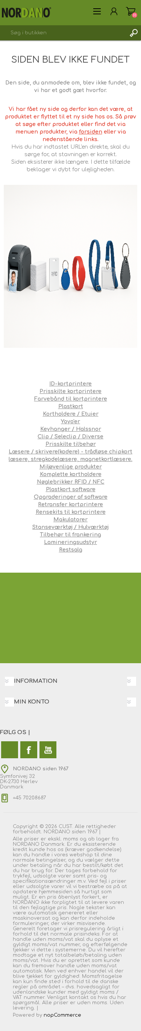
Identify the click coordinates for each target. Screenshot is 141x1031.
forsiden (90, 132)
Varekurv (130, 11)
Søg (133, 32)
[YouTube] (47, 749)
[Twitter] (9, 749)
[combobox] (63, 32)
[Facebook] (28, 749)
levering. (24, 1008)
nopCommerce (62, 1015)
